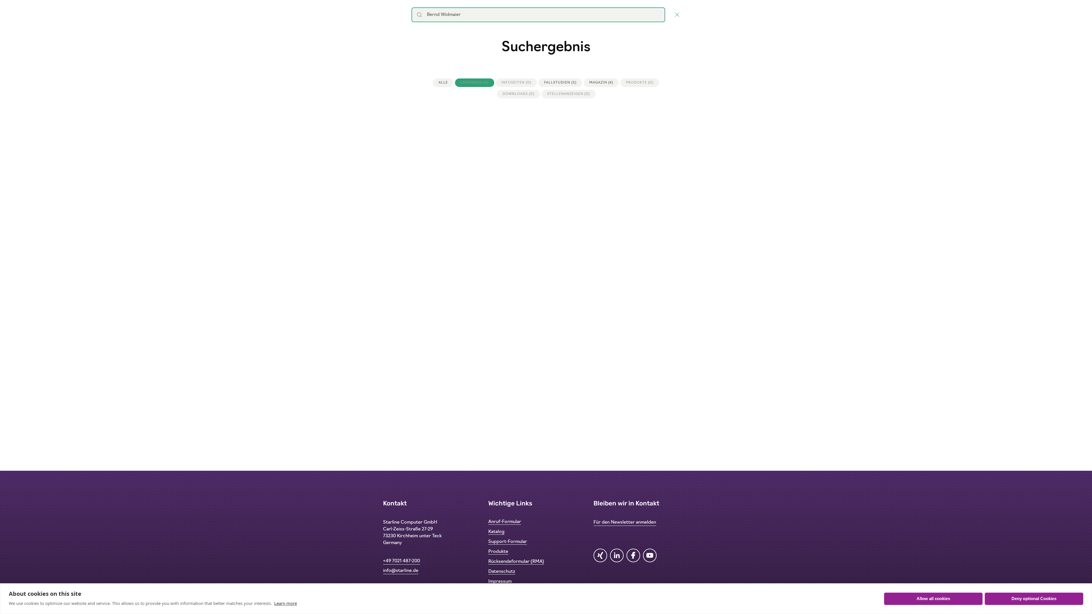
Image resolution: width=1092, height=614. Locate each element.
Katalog (496, 532)
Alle (443, 82)
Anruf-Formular (504, 522)
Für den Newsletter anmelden (624, 522)
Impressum (500, 581)
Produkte (498, 551)
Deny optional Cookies (1034, 598)
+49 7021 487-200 (401, 561)
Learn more (285, 603)
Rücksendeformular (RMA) (516, 561)
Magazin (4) (601, 82)
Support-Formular (507, 542)
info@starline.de (400, 571)
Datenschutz (501, 571)
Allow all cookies (933, 598)
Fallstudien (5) (560, 82)
